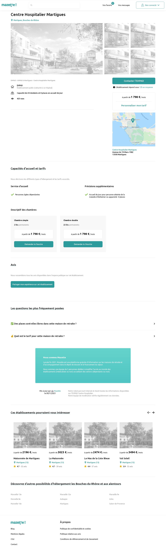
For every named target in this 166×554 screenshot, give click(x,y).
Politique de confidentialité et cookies (75, 529)
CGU (12, 539)
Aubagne (63, 499)
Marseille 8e (15, 499)
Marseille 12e (65, 494)
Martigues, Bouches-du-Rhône (26, 20)
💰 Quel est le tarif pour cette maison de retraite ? (37, 336)
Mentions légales (18, 534)
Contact (14, 544)
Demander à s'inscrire (34, 244)
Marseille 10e (16, 504)
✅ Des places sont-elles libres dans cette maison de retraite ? (43, 323)
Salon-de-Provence (117, 504)
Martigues (64, 504)
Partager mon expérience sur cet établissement (33, 284)
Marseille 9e (114, 494)
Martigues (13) (22, 462)
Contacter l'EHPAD (134, 81)
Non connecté (150, 5)
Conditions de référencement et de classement (79, 539)
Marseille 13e (16, 494)
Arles (111, 499)
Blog (12, 529)
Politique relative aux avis (70, 534)
